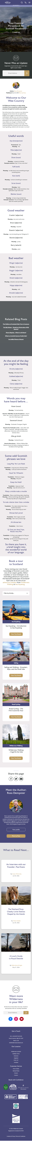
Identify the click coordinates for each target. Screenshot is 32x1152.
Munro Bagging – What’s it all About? (16, 332)
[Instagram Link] (16, 1019)
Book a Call (16, 1040)
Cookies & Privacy (11, 1136)
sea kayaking (20, 584)
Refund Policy (16, 1071)
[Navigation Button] (29, 2)
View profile (16, 829)
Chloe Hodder (17, 921)
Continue (26, 73)
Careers (16, 1075)
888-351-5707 (20, 1038)
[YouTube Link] (21, 1019)
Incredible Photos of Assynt (16, 339)
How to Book (16, 1068)
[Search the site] (21, 2)
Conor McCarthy (16, 874)
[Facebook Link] (10, 1019)
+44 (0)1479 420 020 (17, 1036)
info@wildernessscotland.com (16, 1042)
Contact (16, 1073)
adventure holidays (10, 582)
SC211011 (21, 1130)
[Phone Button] (25, 2)
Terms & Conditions (20, 1136)
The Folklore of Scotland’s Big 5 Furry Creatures (16, 324)
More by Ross (22, 93)
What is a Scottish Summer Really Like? (16, 336)
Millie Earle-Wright (17, 965)
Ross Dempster (18, 91)
